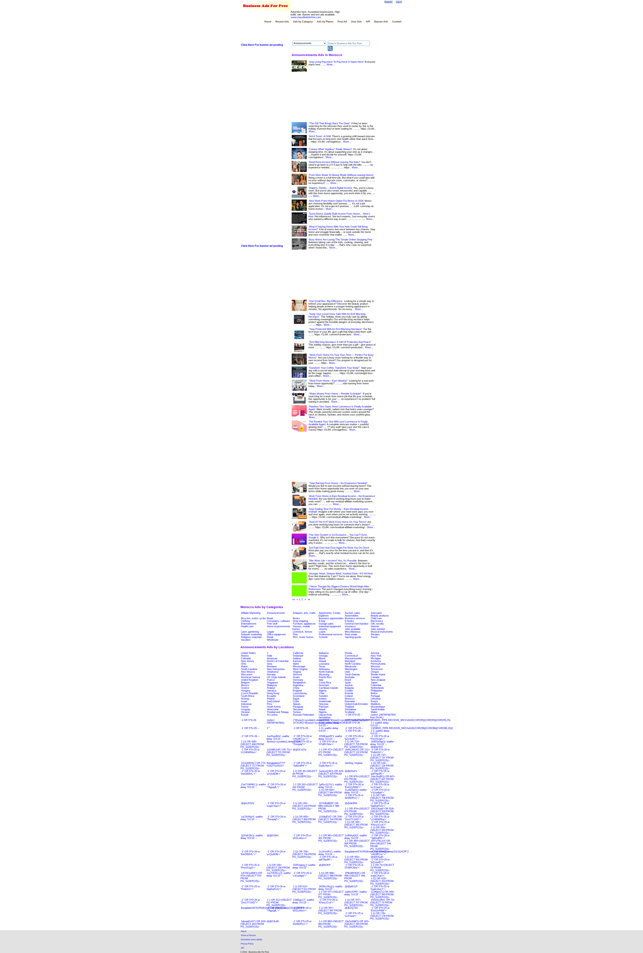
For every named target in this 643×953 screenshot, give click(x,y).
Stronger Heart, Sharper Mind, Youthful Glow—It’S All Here (341, 573)
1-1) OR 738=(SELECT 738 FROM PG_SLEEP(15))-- (382, 798)
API (368, 21)
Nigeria (323, 712)
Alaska (244, 655)
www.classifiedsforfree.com (306, 17)
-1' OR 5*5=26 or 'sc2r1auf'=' (379, 786)
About (243, 931)
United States (248, 653)
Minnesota (350, 666)
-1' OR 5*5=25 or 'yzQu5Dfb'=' (275, 772)
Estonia (349, 693)
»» (309, 599)
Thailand (349, 706)
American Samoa (250, 677)
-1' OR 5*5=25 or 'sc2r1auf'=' (353, 914)
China (296, 688)
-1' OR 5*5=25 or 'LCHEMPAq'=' (250, 751)
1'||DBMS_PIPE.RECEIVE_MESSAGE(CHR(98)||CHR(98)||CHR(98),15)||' (412, 728)
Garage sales (326, 623)
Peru (269, 704)
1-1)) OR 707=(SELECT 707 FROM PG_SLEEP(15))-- (356, 903)
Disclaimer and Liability (251, 939)
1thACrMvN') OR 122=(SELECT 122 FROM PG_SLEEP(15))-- (357, 752)
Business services (355, 618)
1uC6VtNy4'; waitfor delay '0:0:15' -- (251, 818)
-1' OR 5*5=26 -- (354, 731)
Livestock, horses (302, 631)
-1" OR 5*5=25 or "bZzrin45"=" (380, 861)
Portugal (375, 696)
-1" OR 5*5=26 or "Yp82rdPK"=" (380, 836)
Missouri (375, 666)
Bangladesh (299, 682)
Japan (374, 682)
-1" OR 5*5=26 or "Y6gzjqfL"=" (276, 786)
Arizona (375, 653)
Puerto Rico (325, 677)
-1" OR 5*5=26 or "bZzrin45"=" (354, 737)
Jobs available (352, 629)
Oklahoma (272, 671)
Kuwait (244, 714)
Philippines (376, 690)
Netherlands (377, 688)
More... (330, 64)
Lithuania (375, 698)
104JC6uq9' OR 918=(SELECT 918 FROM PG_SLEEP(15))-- (382, 811)
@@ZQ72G (351, 908)
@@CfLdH (273, 921)
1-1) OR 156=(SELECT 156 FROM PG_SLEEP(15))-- (278, 868)
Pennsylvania (378, 663)
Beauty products (380, 615)
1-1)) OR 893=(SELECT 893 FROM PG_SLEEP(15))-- (304, 819)
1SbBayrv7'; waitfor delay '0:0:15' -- (303, 901)
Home (267, 21)
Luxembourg (300, 693)
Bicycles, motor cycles (253, 618)
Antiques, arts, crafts (304, 613)
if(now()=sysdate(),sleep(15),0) (284, 741)
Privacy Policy (247, 944)
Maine (244, 666)
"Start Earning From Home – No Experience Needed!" (338, 483)
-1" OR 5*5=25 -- (354, 728)
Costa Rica (325, 682)
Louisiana (324, 663)
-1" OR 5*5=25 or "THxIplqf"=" (302, 743)
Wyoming (324, 674)
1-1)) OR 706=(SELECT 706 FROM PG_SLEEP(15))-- (304, 854)
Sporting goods (353, 637)
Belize (374, 693)
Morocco (349, 698)
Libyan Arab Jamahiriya (325, 716)
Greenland (298, 696)
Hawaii (322, 661)
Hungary (245, 690)
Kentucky (376, 661)
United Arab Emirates (356, 704)
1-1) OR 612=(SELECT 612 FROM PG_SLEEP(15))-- (304, 889)
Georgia (323, 655)
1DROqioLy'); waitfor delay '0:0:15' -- (303, 866)
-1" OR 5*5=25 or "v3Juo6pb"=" (380, 791)
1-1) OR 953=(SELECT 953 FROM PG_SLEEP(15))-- (356, 860)
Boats (270, 618)
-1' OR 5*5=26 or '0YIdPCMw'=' (327, 743)
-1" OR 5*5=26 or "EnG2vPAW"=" (354, 786)
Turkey (244, 706)
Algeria (322, 690)
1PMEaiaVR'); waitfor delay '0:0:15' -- (330, 737)
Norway (245, 698)
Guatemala (325, 701)
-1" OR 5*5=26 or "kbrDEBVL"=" (250, 853)
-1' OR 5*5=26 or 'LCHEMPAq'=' (379, 818)
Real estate (351, 634)
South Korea (273, 706)
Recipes (375, 634)
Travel (374, 637)
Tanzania (298, 709)
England (297, 690)
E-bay (322, 621)
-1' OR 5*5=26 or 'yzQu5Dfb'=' (275, 853)
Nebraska (324, 669)
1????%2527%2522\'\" (357, 720)
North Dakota (326, 671)
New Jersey (247, 661)
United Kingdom (249, 680)
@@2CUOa (299, 749)
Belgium (245, 682)
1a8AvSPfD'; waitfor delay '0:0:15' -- (355, 893)
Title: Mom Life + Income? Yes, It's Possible (333, 560)
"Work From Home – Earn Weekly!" (328, 380)
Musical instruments (382, 631)
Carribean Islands (328, 688)
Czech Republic (249, 693)
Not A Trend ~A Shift (320, 136)
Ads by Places (325, 21)
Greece (245, 688)
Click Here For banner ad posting (262, 44)
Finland (271, 688)
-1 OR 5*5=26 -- (353, 722)
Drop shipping (300, 621)
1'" (268, 728)
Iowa (269, 663)
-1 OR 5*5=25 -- (353, 714)
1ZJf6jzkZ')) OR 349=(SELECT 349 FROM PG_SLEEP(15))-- (382, 894)
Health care (247, 626)
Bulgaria (349, 688)
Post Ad (342, 21)
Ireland (322, 698)
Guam (296, 677)
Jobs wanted (378, 629)
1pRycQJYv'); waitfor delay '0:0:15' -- (330, 786)
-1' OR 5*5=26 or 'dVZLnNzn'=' (301, 909)
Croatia (349, 690)
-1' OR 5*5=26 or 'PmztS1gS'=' (379, 737)
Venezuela (272, 709)
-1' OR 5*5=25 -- (250, 728)
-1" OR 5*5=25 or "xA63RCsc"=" (380, 853)
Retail (270, 637)
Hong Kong (273, 693)
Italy (321, 680)
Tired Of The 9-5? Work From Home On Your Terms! (337, 522)
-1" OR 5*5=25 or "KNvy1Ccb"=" (380, 823)
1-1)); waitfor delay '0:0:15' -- (328, 724)
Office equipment (276, 634)
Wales (374, 712)
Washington (351, 669)
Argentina (298, 685)
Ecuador (271, 696)
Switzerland (273, 701)
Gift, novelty (377, 623)
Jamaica (271, 690)
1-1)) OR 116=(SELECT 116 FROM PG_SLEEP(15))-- (382, 766)
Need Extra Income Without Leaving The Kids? (334, 162)
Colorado (246, 658)
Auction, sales (352, 613)
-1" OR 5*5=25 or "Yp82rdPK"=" (302, 764)
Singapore (272, 682)
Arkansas (272, 658)
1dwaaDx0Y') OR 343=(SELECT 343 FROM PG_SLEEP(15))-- (253, 924)
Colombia (376, 685)
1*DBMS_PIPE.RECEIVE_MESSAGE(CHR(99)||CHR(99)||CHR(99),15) (410, 720)
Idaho (296, 663)
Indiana (297, 658)
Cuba (296, 701)
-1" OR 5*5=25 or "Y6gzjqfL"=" (276, 909)
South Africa (247, 696)
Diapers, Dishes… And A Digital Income (330, 188)
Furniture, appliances (304, 623)
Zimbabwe (350, 709)
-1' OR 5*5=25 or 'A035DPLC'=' (301, 922)
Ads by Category (303, 21)
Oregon (375, 671)
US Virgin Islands (276, 677)
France (271, 680)
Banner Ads (381, 21)
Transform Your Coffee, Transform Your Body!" (334, 368)
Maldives (376, 704)
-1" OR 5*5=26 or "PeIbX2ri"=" (380, 751)
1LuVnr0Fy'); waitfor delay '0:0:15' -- (329, 853)
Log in (399, 2)
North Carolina (353, 663)
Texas (322, 666)
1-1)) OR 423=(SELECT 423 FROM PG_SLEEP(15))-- (382, 881)
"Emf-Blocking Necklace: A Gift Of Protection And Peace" (340, 342)
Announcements (276, 613)
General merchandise (356, 623)
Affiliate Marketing (250, 613)
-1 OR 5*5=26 (248, 720)
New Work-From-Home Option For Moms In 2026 (336, 201)
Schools (323, 637)
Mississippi (299, 666)
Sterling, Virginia (353, 763)
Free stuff (272, 623)
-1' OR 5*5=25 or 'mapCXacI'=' (275, 804)
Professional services (330, 634)
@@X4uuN (377, 857)
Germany (298, 680)
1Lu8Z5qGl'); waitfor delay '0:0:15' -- (355, 791)
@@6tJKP (325, 865)
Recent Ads (282, 21)
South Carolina (249, 669)
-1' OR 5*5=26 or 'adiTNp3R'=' (327, 858)
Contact (396, 21)
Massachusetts (353, 658)
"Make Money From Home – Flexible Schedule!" (335, 393)
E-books (349, 621)
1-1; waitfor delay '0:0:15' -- (379, 732)
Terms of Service (248, 935)
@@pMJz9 (351, 886)
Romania (350, 701)
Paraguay (298, 706)
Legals (270, 631)
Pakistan (323, 706)
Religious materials (251, 637)
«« (293, 599)
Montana (271, 666)
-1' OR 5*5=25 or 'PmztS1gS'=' (250, 866)
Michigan (376, 658)
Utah (347, 671)
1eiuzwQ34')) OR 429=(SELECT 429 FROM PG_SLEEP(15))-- (331, 774)
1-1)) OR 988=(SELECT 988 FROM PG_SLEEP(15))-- (330, 876)
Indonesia (246, 704)
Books (296, 618)
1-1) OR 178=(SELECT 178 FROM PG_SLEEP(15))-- (382, 916)
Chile (321, 693)
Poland (270, 698)
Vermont (297, 674)
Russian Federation (303, 714)
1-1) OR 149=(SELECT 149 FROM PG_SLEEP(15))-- (304, 806)
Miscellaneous (353, 631)
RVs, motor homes (303, 637)
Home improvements (278, 626)
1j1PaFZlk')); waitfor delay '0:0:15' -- (251, 836)
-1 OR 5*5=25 (300, 728)
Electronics (377, 621)
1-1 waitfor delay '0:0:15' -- (379, 724)
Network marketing (251, 634)
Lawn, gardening (250, 631)
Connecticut (351, 655)
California (298, 653)
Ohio (243, 663)
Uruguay (245, 709)
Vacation (245, 639)
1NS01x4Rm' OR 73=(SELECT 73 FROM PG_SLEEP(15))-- (382, 903)
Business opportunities (331, 618)
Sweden (323, 696)
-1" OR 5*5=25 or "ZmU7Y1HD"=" (354, 818)
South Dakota (352, 674)
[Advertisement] (301, 32)
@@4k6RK (351, 803)
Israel (244, 701)
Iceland (349, 696)
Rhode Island (378, 674)
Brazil (348, 680)
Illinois (322, 658)
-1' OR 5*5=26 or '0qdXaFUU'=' (275, 887)
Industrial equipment (330, 626)
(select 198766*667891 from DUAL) (383, 716)
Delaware (298, 655)
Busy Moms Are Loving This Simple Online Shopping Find (340, 239)
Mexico (245, 685)
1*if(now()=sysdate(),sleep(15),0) (311, 720)
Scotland (349, 712)
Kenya (374, 701)
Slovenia (323, 704)
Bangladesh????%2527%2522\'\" (275, 764)
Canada (375, 677)
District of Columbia (277, 661)
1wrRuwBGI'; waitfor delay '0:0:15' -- (277, 737)
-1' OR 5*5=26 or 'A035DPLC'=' (353, 796)
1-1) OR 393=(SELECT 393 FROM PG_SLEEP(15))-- (382, 830)
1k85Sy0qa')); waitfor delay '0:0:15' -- (382, 743)
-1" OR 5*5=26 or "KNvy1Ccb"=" (328, 901)
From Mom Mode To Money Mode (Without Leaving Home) (341, 175)
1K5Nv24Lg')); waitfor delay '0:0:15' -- (330, 887)
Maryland (350, 661)
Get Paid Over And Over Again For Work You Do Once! (339, 547)
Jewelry (323, 629)
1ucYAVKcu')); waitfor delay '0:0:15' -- (278, 874)
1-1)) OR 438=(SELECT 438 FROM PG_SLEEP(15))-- (252, 744)
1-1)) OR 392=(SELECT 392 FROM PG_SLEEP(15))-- (356, 825)
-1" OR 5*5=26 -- (250, 736)
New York (376, 655)
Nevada (271, 674)
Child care (376, 618)
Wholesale (272, 639)
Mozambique (378, 706)
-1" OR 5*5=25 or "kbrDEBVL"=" (250, 772)
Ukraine (245, 712)
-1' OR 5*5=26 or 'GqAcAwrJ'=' (327, 764)
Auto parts (376, 613)
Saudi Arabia (377, 709)
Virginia (297, 671)
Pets (295, 634)
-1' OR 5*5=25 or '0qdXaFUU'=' (379, 804)
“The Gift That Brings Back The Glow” (329, 123)
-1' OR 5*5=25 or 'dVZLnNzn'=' (301, 836)
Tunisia (297, 712)
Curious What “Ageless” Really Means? (330, 149)
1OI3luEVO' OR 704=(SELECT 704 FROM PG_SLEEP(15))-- (330, 819)
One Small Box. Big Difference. (326, 301)
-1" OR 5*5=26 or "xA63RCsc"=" (302, 737)
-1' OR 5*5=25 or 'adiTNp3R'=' (379, 772)
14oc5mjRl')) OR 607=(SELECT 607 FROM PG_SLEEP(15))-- (382, 779)
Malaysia (272, 685)
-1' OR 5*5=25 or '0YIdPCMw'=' (353, 866)
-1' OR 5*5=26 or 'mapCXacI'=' (379, 874)
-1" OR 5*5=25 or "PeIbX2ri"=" (250, 887)
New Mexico (248, 671)
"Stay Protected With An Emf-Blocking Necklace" (335, 329)
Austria (348, 685)
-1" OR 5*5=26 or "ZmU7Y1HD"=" (250, 901)
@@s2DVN (247, 803)
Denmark (324, 685)
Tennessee (377, 669)
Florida (348, 653)
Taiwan (296, 704)
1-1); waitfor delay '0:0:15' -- (328, 729)
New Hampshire (276, 669)
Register (388, 2)
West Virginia (300, 669)
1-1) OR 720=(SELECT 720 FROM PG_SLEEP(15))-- (356, 744)
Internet (375, 626)
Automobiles (351, 615)
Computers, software (278, 621)
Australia (349, 677)
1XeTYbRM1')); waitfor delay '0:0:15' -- (253, 786)
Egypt (296, 698)
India (269, 655)
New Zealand (378, 680)
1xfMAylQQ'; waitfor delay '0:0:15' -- (355, 836)
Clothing (245, 621)
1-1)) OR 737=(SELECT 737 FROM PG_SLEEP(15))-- (382, 758)
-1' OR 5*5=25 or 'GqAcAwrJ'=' (379, 887)
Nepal (322, 709)
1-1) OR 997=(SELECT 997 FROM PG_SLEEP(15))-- (330, 911)
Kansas (297, 661)
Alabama (324, 653)
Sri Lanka (272, 714)
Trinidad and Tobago (278, 712)
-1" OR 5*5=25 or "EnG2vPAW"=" (380, 909)
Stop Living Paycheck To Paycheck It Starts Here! (336, 62)
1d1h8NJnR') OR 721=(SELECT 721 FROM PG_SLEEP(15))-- (279, 752)
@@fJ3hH (272, 835)
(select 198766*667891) (275, 721)
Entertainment (248, 623)
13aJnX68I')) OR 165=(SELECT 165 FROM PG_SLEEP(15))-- (356, 924)
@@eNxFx (351, 771)
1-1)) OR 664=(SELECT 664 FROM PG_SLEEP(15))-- (330, 793)
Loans (322, 631)
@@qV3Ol (377, 747)
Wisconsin (246, 674)
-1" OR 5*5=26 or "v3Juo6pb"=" (302, 874)
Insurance (350, 626)
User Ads (356, 21)
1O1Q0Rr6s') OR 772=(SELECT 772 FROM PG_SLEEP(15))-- (253, 766)
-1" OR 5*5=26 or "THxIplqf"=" (276, 818)
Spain (348, 682)
